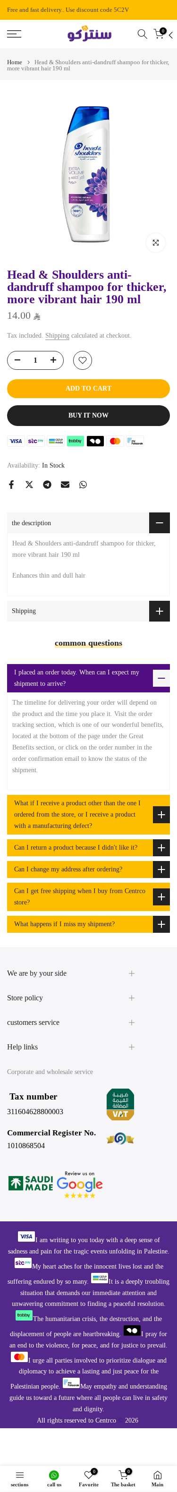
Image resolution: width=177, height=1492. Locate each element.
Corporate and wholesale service (50, 1071)
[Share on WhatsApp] (83, 484)
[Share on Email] (65, 484)
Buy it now (88, 415)
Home (14, 62)
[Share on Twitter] (29, 484)
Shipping (57, 335)
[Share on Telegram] (47, 484)
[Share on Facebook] (11, 484)
